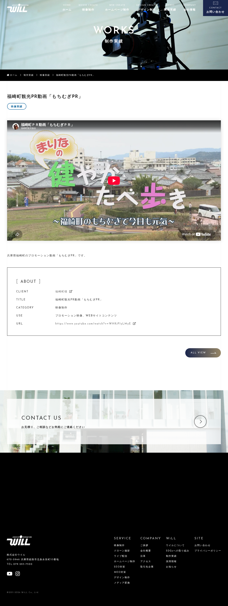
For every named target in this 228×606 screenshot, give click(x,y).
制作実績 (29, 75)
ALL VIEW (198, 352)
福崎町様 (61, 291)
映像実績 (45, 75)
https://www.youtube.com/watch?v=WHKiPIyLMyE (93, 324)
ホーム (13, 75)
